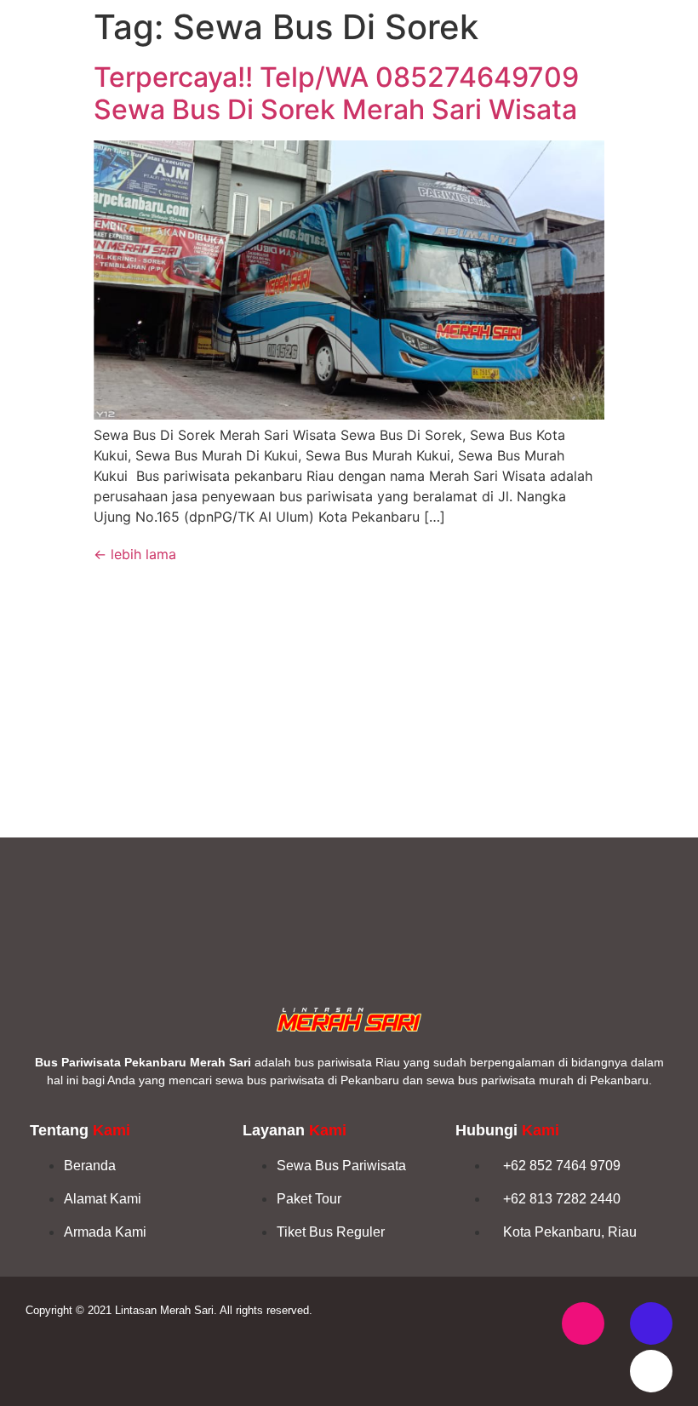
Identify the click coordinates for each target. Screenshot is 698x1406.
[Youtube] (651, 1371)
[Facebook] (651, 1323)
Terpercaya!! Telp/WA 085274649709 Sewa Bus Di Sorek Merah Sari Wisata (336, 93)
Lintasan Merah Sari (164, 1310)
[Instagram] (583, 1323)
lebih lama (135, 554)
